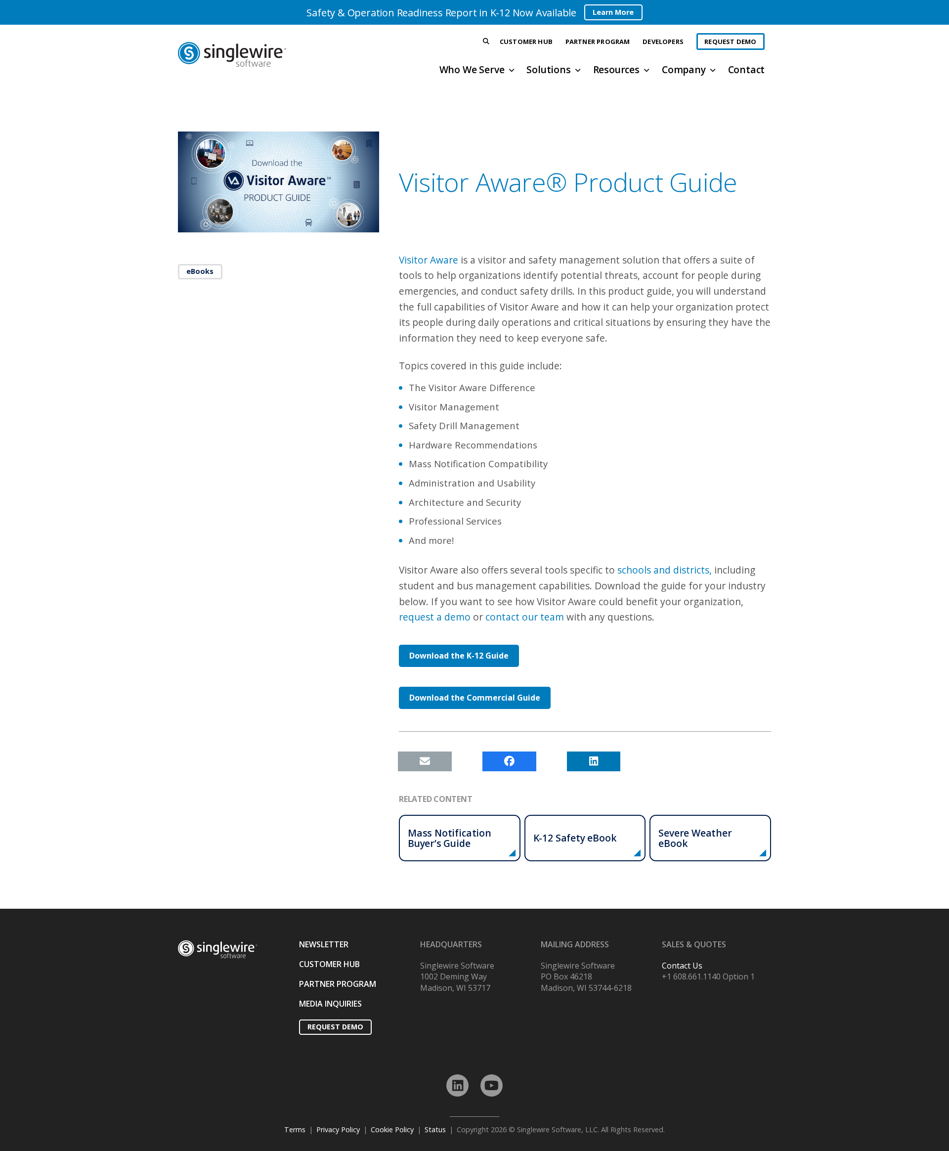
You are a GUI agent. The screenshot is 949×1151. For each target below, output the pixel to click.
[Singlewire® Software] (268, 54)
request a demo (435, 616)
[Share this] (509, 761)
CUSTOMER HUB (329, 964)
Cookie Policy (392, 1129)
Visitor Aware (428, 259)
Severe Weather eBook (695, 838)
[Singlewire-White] (217, 949)
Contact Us (682, 965)
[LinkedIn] (457, 1085)
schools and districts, (664, 569)
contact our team (524, 616)
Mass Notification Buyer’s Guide (449, 838)
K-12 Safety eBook (575, 837)
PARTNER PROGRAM (337, 983)
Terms (294, 1129)
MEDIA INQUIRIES (330, 1003)
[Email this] (425, 761)
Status (435, 1129)
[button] (486, 42)
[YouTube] (491, 1085)
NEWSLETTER (323, 944)
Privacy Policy (338, 1129)
